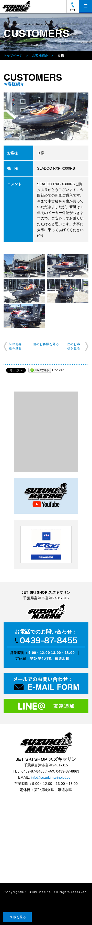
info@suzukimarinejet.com (52, 777)
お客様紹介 (40, 55)
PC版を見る (17, 917)
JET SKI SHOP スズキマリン (46, 742)
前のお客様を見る (15, 346)
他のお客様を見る (46, 344)
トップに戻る (78, 911)
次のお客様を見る (73, 346)
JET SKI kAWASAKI (46, 544)
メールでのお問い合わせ (46, 684)
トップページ (13, 55)
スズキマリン (17, 6)
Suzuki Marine (38, 892)
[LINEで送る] (39, 370)
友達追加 (46, 707)
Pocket (58, 370)
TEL (73, 10)
